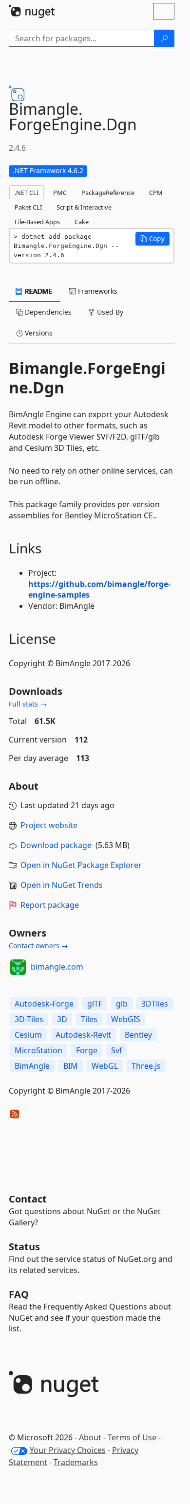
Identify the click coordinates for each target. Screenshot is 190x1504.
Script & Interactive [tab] (84, 207)
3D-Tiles (29, 1019)
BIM (70, 1066)
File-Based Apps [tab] (37, 221)
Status (24, 1246)
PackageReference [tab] (107, 192)
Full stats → (28, 703)
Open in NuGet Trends (61, 885)
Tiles (89, 1019)
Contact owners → (38, 945)
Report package (49, 905)
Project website (48, 825)
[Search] (164, 38)
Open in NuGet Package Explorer (81, 865)
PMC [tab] (60, 192)
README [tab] (38, 291)
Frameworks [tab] (96, 291)
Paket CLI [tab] (28, 207)
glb (122, 1003)
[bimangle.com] (18, 967)
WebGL (105, 1066)
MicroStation (38, 1050)
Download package (56, 845)
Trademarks (76, 1462)
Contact (28, 1198)
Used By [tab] (109, 312)
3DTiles (154, 1003)
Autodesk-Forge (44, 1003)
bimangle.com (57, 966)
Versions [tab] (38, 332)
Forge (86, 1050)
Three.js (146, 1066)
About (90, 1437)
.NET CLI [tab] (26, 192)
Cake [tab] (82, 221)
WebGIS (125, 1019)
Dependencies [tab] (47, 312)
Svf (116, 1050)
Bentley (138, 1034)
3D (62, 1019)
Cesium (28, 1034)
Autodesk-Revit (83, 1034)
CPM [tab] (156, 192)
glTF (94, 1003)
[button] (152, 239)
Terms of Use (132, 1437)
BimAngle (32, 1066)
